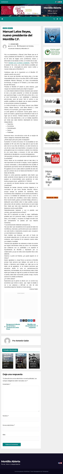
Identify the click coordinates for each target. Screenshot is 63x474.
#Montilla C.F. (25, 48)
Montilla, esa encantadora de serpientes (31, 326)
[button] (54, 19)
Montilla (10, 28)
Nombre (6, 416)
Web (4, 434)
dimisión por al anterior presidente (19, 63)
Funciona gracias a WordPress (22, 471)
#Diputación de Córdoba (26, 46)
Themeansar (45, 471)
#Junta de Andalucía (14, 48)
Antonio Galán (14, 44)
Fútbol (4, 28)
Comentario (7, 384)
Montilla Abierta (52, 7)
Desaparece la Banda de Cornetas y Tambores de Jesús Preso (13, 327)
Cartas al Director (33, 365)
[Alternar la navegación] (60, 19)
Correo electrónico (9, 425)
